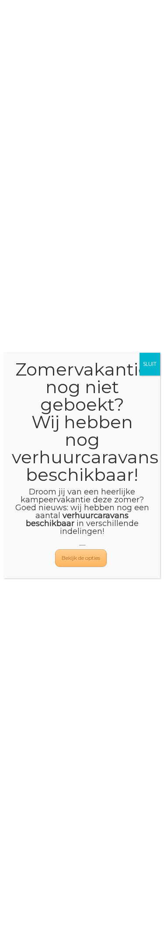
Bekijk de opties (81, 558)
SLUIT (150, 364)
